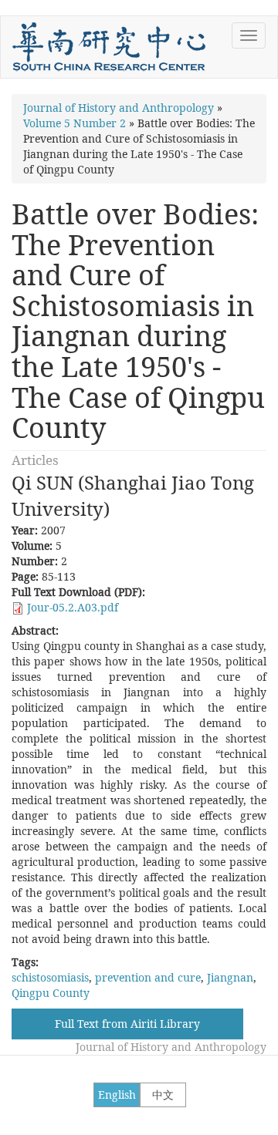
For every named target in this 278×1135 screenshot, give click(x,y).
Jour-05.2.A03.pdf (72, 607)
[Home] (109, 47)
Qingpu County (51, 992)
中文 (163, 1094)
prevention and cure (148, 977)
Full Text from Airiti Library (127, 1023)
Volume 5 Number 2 (74, 123)
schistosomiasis (50, 977)
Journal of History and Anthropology (118, 107)
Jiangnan (230, 977)
